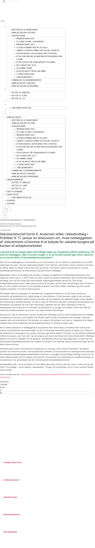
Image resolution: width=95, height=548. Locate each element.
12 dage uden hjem (25, 74)
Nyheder (13, 111)
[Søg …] (5, 213)
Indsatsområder (17, 89)
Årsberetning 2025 (25, 39)
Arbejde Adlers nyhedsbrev (25, 86)
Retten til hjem (19, 96)
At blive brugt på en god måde (31, 71)
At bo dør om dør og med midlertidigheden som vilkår (39, 57)
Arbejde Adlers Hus (12, 462)
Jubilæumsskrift (24, 77)
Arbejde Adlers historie (23, 33)
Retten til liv (18, 98)
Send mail (7, 476)
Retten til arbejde (21, 93)
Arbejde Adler (16, 26)
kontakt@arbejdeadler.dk (82, 456)
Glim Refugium (10, 532)
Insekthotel (15, 104)
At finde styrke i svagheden (30, 42)
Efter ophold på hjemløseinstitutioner (35, 62)
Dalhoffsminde (10, 497)
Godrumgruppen (11, 480)
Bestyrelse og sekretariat (25, 30)
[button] (47, 381)
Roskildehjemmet (11, 514)
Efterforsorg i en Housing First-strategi (36, 53)
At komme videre (24, 68)
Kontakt (13, 114)
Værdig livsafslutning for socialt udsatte (37, 50)
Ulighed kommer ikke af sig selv (32, 48)
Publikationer (18, 36)
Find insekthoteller (21, 108)
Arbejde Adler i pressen (23, 83)
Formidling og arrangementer (26, 80)
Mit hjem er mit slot (26, 65)
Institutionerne (17, 101)
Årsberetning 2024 (25, 44)
